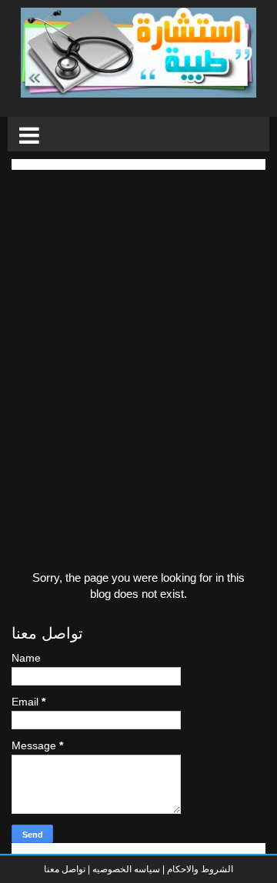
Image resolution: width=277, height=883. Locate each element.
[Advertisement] (138, 308)
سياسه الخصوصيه (126, 869)
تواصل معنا (64, 869)
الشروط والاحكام (199, 869)
